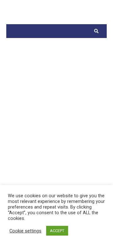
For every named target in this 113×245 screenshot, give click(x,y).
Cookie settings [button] (25, 231)
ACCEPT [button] (57, 230)
